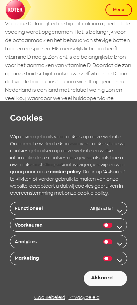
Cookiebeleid (49, 297)
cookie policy (65, 172)
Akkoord (102, 277)
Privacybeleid (83, 297)
